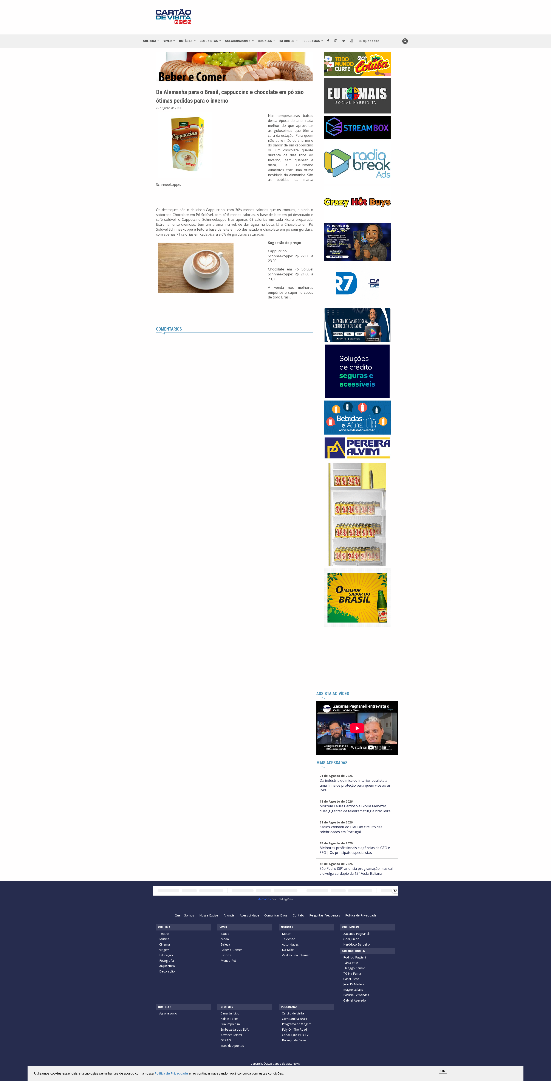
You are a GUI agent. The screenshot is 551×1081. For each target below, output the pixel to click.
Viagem (164, 950)
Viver (167, 41)
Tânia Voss (351, 963)
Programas (311, 41)
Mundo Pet (228, 960)
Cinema (164, 944)
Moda (225, 939)
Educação (166, 955)
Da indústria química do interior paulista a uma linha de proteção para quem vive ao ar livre (355, 785)
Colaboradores (238, 41)
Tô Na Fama (352, 973)
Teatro (164, 934)
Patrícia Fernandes (356, 995)
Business (265, 41)
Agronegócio (168, 1013)
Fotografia (166, 960)
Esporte (226, 955)
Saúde (225, 934)
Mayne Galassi (353, 990)
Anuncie (229, 915)
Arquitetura (167, 966)
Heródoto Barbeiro (356, 944)
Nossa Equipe (208, 915)
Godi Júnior (351, 939)
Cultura (149, 41)
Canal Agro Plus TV (295, 1035)
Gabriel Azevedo (354, 1000)
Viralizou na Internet (296, 955)
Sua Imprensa (230, 1024)
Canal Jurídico (230, 1013)
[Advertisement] (314, 19)
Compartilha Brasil (295, 1019)
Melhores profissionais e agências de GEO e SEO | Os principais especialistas (355, 850)
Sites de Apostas (232, 1046)
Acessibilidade (249, 915)
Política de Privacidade (360, 915)
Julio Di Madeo (353, 984)
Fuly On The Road (294, 1029)
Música (164, 939)
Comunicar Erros (276, 915)
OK (442, 1071)
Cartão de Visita (293, 1013)
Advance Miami (231, 1035)
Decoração (167, 971)
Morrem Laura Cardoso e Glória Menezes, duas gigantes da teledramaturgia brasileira (355, 808)
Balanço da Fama (294, 1040)
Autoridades (290, 944)
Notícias (185, 41)
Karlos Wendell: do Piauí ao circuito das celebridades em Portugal (351, 829)
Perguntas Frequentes (324, 915)
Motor (286, 934)
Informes (286, 41)
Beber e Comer (231, 950)
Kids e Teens (229, 1019)
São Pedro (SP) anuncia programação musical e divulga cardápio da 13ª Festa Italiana (356, 871)
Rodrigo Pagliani (354, 957)
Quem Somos (184, 915)
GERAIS (226, 1040)
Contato (298, 915)
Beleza (225, 944)
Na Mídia (288, 950)
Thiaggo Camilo (354, 968)
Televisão (288, 939)
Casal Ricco (351, 979)
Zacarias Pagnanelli (356, 934)
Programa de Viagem (296, 1024)
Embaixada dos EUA (235, 1029)
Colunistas (209, 41)
